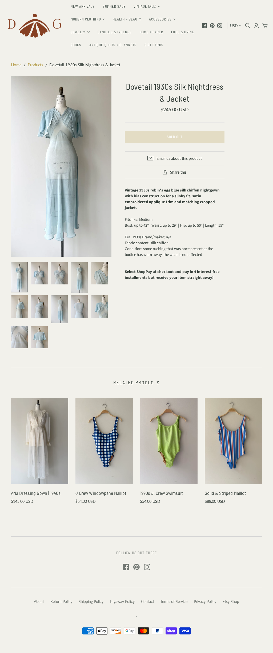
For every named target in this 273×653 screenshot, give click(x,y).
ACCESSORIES (160, 19)
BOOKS (76, 45)
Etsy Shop (231, 601)
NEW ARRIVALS (83, 6)
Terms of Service (173, 601)
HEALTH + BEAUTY (127, 19)
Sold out (174, 137)
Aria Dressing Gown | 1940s (36, 493)
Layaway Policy (122, 601)
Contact (147, 601)
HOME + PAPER (151, 32)
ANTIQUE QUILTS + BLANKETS (112, 45)
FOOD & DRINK (182, 32)
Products (35, 64)
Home (16, 64)
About (39, 601)
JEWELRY (78, 32)
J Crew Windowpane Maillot (100, 493)
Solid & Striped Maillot (225, 493)
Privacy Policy (205, 601)
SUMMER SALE (114, 6)
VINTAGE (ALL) (145, 6)
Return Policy (61, 601)
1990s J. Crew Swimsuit (161, 493)
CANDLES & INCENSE (115, 32)
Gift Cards (153, 45)
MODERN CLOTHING (86, 19)
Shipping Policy (91, 601)
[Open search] (247, 25)
